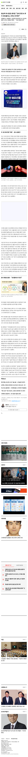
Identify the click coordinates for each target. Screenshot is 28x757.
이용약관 (2, 738)
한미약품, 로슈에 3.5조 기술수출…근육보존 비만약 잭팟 (14, 382)
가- (19, 29)
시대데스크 (4, 687)
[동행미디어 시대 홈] (5, 2)
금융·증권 (18, 8)
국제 (23, 8)
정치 (7, 8)
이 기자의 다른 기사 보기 (13, 409)
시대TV (3, 465)
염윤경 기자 (5, 22)
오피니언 (3, 8)
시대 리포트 (4, 443)
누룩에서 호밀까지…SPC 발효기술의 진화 (11, 393)
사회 (26, 8)
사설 (2, 639)
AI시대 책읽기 (5, 711)
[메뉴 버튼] (26, 2)
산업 (14, 8)
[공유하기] (21, 2)
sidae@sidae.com (16, 401)
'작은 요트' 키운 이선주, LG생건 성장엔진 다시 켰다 (13, 391)
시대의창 (3, 518)
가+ (26, 29)
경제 (10, 8)
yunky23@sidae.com (13, 404)
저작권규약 (8, 738)
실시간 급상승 (19, 565)
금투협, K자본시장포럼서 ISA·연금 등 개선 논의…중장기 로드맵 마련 (14, 385)
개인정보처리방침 (14, 738)
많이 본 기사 (8, 565)
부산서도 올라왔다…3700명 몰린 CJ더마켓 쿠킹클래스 (14, 388)
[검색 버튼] (23, 2)
